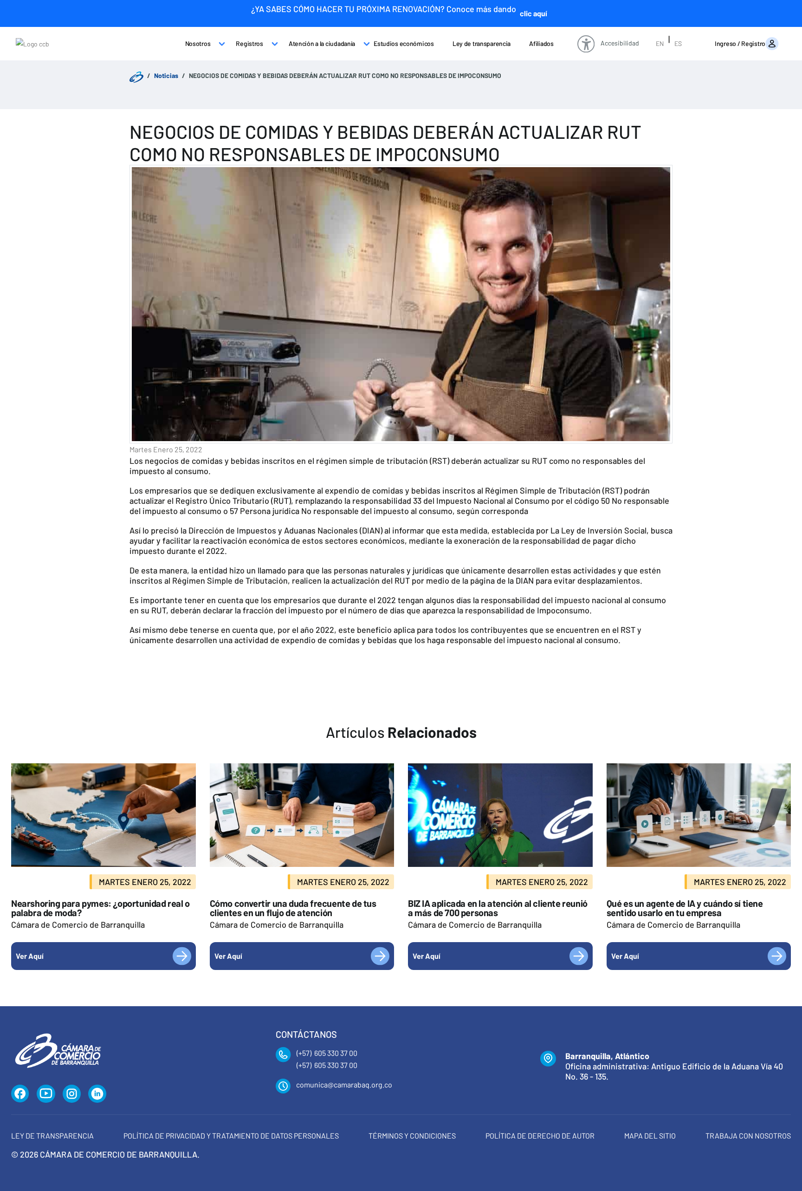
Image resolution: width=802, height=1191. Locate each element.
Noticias (166, 75)
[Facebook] (20, 1094)
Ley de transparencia (482, 43)
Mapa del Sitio (650, 1135)
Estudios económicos (404, 43)
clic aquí (533, 13)
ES (678, 43)
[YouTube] (46, 1094)
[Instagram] (72, 1094)
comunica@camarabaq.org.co (344, 1084)
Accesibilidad (620, 43)
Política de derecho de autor (540, 1135)
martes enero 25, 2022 (165, 449)
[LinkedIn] (97, 1094)
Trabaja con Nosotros (748, 1135)
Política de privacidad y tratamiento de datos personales (231, 1135)
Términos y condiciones (412, 1135)
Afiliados (541, 43)
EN (660, 43)
